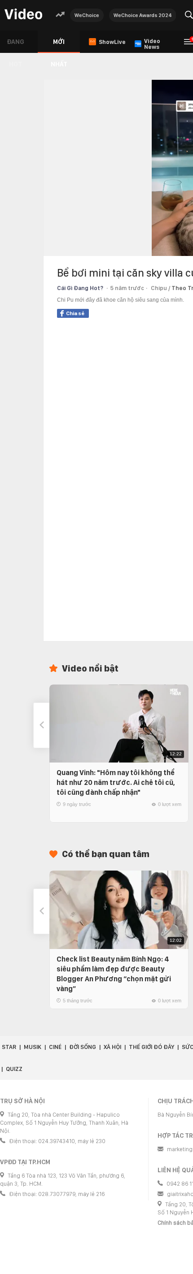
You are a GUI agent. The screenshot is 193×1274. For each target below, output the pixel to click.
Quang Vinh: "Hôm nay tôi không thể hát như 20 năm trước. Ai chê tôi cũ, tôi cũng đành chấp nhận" (116, 782)
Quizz (14, 1069)
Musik (32, 1047)
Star (9, 1047)
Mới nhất (59, 45)
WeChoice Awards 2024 (143, 15)
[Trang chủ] (23, 15)
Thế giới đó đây (151, 1047)
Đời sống (82, 1047)
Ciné (55, 1047)
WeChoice (87, 15)
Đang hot (15, 45)
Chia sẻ (75, 313)
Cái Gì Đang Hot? (80, 288)
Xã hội (112, 1047)
